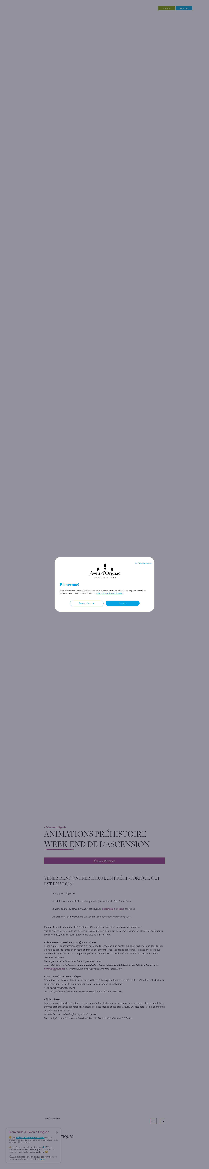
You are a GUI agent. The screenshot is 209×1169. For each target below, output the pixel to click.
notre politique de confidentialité (109, 593)
